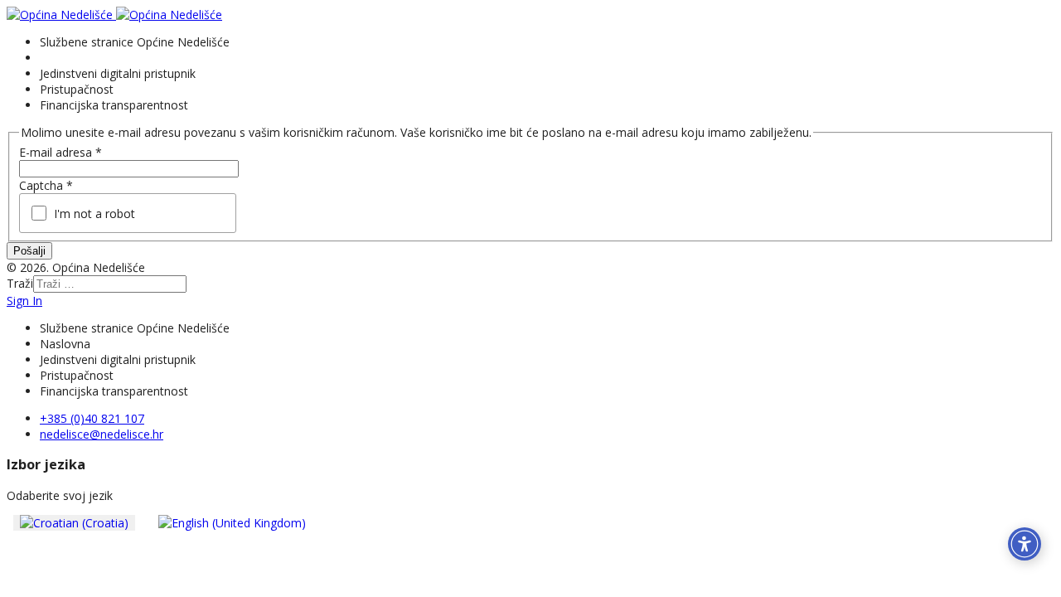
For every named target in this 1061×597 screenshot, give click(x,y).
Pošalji (29, 251)
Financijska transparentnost (114, 105)
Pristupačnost (77, 89)
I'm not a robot (94, 213)
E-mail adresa (60, 152)
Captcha (46, 185)
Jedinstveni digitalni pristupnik (118, 73)
